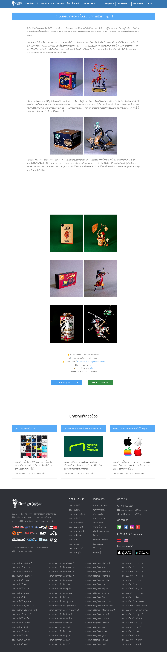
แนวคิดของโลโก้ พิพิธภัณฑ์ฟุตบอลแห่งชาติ (82, 429)
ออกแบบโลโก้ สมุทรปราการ (23, 606)
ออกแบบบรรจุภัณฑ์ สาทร (95, 584)
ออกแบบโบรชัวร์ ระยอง (131, 631)
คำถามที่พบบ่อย (99, 527)
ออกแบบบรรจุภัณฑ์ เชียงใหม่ (97, 618)
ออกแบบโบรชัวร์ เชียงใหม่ (132, 618)
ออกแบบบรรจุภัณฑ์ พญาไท (96, 588)
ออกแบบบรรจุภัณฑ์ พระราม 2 (97, 563)
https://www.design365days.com (91, 361)
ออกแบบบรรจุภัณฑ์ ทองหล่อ (97, 580)
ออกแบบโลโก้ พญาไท (21, 588)
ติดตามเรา (122, 520)
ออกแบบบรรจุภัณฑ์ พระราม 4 (97, 571)
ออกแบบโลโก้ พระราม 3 (22, 567)
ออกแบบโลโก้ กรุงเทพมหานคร (24, 610)
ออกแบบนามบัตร (76, 527)
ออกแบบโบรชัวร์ (75, 518)
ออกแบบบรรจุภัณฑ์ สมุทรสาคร (98, 601)
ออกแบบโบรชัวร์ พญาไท (132, 588)
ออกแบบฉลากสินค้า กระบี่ (59, 644)
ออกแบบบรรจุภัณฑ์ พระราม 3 (97, 567)
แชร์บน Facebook (100, 382)
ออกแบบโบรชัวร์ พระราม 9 (133, 576)
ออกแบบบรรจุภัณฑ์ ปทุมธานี (97, 614)
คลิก (90, 365)
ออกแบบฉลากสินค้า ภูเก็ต (59, 635)
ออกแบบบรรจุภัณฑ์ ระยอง (96, 631)
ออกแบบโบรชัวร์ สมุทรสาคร (133, 601)
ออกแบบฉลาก (75, 510)
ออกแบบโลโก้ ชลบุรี (20, 627)
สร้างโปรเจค (98, 523)
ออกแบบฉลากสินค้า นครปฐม (60, 623)
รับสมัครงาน (98, 544)
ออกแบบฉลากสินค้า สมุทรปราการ (63, 606)
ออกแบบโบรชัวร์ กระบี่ (131, 644)
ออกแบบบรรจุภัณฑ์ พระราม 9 (97, 576)
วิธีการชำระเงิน (99, 510)
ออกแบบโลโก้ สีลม (19, 597)
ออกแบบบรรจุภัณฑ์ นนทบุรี (96, 640)
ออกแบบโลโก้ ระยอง (20, 631)
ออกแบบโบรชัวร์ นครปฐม (132, 623)
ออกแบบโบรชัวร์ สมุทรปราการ (134, 606)
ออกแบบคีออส (75, 535)
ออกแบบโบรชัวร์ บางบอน (132, 593)
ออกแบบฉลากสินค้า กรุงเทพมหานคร (64, 610)
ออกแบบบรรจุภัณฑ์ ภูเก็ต (95, 635)
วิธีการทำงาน (30, 0)
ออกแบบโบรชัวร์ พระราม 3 (133, 567)
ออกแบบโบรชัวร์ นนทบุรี (132, 640)
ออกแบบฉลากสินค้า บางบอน (60, 593)
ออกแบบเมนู (74, 544)
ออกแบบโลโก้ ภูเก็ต (20, 635)
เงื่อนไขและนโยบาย (101, 531)
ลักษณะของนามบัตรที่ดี (25, 429)
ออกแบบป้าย (74, 539)
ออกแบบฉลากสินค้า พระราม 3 (61, 567)
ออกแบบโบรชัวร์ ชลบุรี (131, 627)
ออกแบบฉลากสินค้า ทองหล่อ (60, 580)
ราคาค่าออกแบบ (59, 0)
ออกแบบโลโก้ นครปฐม (21, 623)
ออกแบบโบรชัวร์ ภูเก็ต (131, 635)
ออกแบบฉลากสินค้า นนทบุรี (60, 640)
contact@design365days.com (134, 510)
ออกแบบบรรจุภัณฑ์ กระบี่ (96, 644)
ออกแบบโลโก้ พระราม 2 (22, 563)
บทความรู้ (97, 552)
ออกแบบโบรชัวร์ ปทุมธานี (132, 614)
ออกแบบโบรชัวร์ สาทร (131, 584)
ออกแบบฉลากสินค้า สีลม (59, 597)
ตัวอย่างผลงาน (44, 0)
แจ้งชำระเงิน (98, 514)
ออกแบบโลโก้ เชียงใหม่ (21, 618)
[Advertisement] (60, 193)
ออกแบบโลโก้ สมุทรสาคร (22, 601)
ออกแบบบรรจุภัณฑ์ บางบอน (97, 593)
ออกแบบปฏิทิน (75, 552)
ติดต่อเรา (97, 535)
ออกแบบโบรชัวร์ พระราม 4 (133, 571)
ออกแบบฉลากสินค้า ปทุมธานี (60, 614)
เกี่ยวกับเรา (99, 499)
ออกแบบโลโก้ (74, 505)
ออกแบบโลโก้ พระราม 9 (22, 576)
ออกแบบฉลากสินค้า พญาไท (60, 588)
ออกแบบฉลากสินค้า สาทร (59, 584)
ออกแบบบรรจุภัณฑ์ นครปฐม (97, 623)
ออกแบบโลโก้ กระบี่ (20, 644)
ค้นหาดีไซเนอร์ (74, 0)
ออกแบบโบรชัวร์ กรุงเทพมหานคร (136, 610)
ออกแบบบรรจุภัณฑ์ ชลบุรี (95, 627)
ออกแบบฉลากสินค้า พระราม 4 (61, 571)
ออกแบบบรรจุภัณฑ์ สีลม (95, 597)
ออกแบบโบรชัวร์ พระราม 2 (133, 563)
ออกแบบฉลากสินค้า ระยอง (60, 631)
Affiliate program (101, 539)
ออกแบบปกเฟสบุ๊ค (76, 548)
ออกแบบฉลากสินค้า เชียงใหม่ (60, 618)
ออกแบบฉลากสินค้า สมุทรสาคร (61, 601)
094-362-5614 (126, 506)
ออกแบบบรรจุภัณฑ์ (77, 514)
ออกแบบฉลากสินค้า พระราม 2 (61, 563)
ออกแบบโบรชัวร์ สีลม (131, 597)
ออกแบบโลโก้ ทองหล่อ (21, 580)
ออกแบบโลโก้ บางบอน (21, 593)
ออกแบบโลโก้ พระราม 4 (22, 571)
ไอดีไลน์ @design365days (132, 514)
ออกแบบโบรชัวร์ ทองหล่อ (132, 580)
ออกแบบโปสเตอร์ (76, 523)
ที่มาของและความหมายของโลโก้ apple (130, 429)
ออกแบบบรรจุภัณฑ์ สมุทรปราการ (99, 606)
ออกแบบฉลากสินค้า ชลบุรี (59, 627)
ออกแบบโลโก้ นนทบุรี (21, 640)
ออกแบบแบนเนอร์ (76, 531)
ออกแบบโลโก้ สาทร (20, 584)
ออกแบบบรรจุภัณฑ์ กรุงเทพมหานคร (100, 610)
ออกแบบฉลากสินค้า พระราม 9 (61, 576)
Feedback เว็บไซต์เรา (125, 546)
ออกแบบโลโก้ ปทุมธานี (21, 614)
